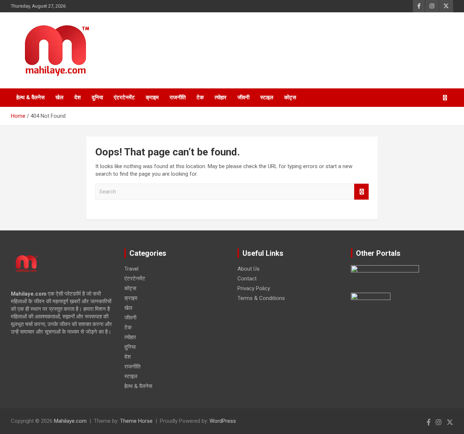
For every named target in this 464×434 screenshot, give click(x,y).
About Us (248, 269)
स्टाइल (266, 97)
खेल (59, 97)
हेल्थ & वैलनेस (30, 97)
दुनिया (97, 97)
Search (361, 192)
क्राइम (152, 97)
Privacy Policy (253, 288)
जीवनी (243, 97)
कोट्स (290, 97)
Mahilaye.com (70, 421)
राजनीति (178, 97)
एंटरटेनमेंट (124, 97)
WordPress (223, 421)
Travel (131, 269)
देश (77, 97)
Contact (247, 278)
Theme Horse (136, 421)
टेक (200, 97)
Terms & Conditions (261, 298)
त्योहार (221, 97)
